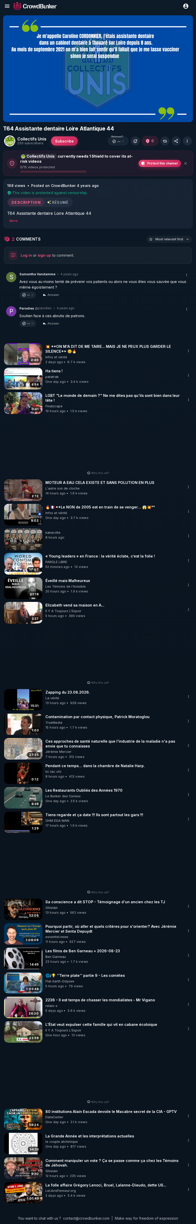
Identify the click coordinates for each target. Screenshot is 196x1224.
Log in (26, 255)
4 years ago (69, 274)
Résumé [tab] (60, 202)
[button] (118, 141)
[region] (98, 68)
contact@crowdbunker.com (86, 1218)
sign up (44, 255)
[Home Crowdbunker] (35, 6)
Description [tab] (26, 202)
